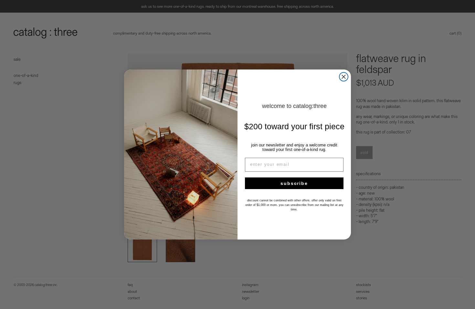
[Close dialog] (343, 76)
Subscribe (294, 183)
